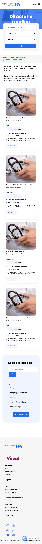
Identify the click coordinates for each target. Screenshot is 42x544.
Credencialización (10, 501)
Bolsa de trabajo (10, 522)
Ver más (10, 146)
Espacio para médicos (14, 498)
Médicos (5, 58)
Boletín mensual (10, 471)
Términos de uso (10, 483)
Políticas (7, 486)
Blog (6, 468)
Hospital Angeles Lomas (20, 58)
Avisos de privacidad (11, 510)
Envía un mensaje (10, 519)
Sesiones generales (11, 507)
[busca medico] (20, 46)
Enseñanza (8, 504)
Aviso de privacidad (11, 489)
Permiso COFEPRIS (10, 492)
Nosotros (7, 474)
